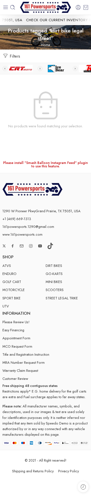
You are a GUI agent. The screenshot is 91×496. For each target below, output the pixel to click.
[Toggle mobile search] (12, 7)
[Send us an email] (21, 246)
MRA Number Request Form (23, 362)
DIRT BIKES (54, 265)
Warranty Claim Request (20, 370)
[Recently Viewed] (83, 486)
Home (45, 44)
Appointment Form (16, 338)
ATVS (6, 265)
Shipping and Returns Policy (33, 471)
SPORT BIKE (11, 298)
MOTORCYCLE (13, 289)
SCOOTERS (55, 289)
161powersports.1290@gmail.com (28, 226)
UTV (5, 306)
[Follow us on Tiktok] (50, 246)
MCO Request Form (17, 346)
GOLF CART (11, 281)
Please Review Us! (16, 321)
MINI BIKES (54, 281)
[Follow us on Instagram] (31, 246)
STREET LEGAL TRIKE (62, 298)
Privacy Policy (68, 471)
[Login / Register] (78, 7)
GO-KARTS (54, 273)
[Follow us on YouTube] (40, 246)
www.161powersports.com (22, 234)
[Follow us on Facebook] (13, 246)
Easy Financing (13, 330)
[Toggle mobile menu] (5, 7)
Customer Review (15, 378)
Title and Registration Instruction (25, 354)
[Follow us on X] (4, 246)
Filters (14, 56)
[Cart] (86, 7)
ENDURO (9, 273)
